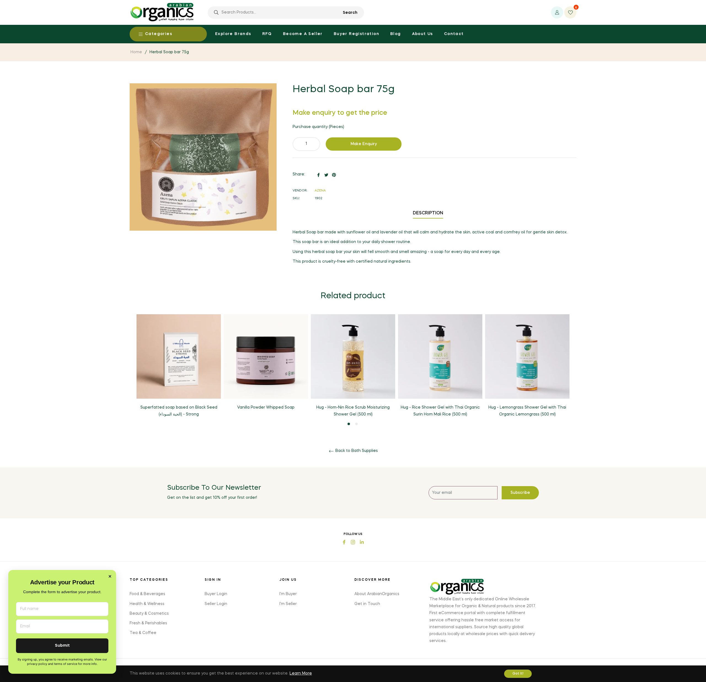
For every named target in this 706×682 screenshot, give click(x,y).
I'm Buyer (288, 594)
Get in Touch (367, 604)
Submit (62, 646)
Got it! (517, 673)
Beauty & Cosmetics (149, 614)
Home (136, 52)
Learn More (301, 673)
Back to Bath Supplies (356, 451)
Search (350, 13)
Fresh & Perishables (148, 623)
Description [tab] (428, 213)
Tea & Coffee (143, 633)
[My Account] (557, 12)
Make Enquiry (364, 144)
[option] (178, 370)
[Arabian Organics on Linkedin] (362, 541)
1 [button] (348, 424)
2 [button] (356, 424)
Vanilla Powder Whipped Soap (266, 407)
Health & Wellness (147, 604)
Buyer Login (216, 594)
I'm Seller (288, 604)
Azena (320, 190)
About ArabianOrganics (376, 594)
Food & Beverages (147, 594)
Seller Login (216, 604)
